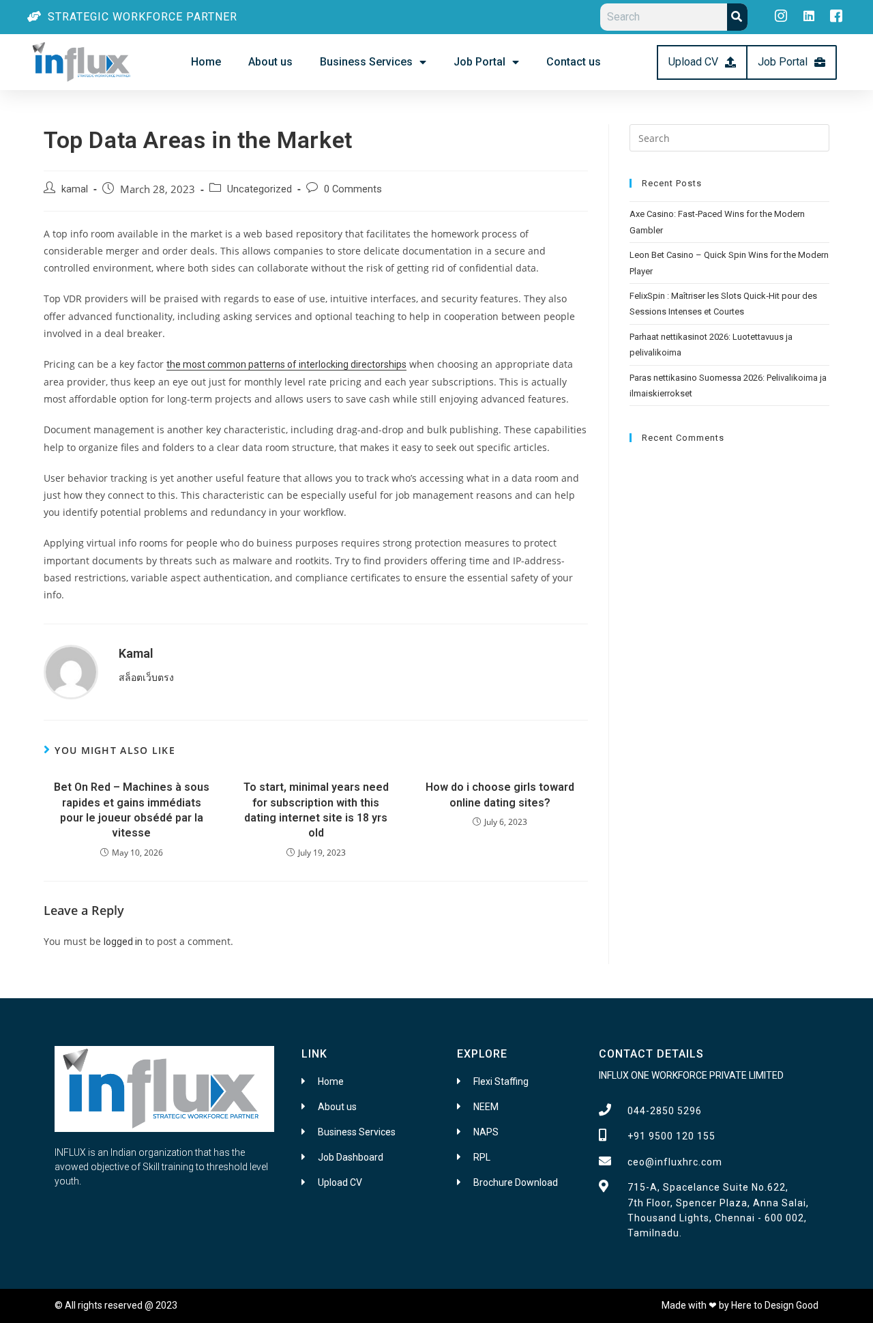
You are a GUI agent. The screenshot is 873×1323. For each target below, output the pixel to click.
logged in (123, 941)
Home (206, 61)
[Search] (737, 17)
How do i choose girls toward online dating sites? (500, 795)
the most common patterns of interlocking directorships (286, 364)
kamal (74, 189)
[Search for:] (729, 137)
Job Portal (479, 61)
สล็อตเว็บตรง (146, 677)
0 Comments (353, 189)
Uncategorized (259, 189)
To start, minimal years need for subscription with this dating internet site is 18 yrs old (316, 810)
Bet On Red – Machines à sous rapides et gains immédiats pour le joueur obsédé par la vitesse (131, 810)
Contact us (573, 61)
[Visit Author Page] (71, 671)
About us (270, 61)
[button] (702, 62)
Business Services (366, 61)
